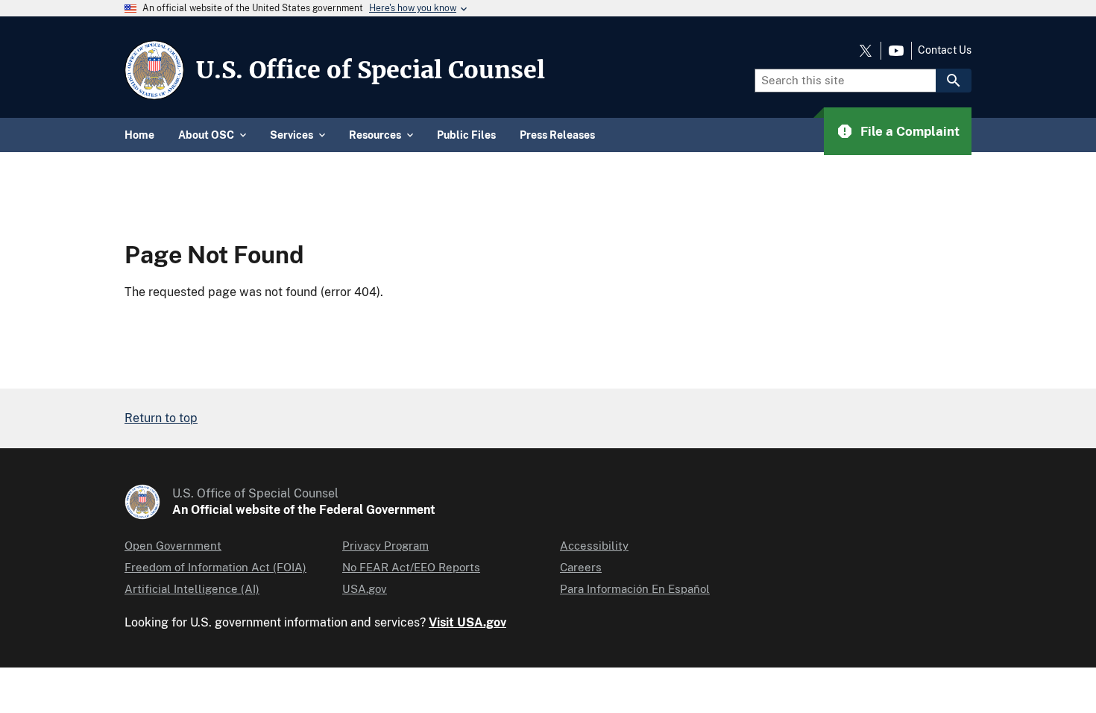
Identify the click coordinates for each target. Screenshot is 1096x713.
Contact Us (944, 50)
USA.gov (364, 588)
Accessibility (594, 545)
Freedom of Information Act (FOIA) (215, 567)
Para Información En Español (635, 588)
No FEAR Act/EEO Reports (411, 567)
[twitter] (866, 51)
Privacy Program (385, 545)
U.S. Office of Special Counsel (370, 70)
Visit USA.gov (467, 622)
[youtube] (896, 51)
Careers (581, 567)
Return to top (161, 418)
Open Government (173, 545)
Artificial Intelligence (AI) (192, 588)
